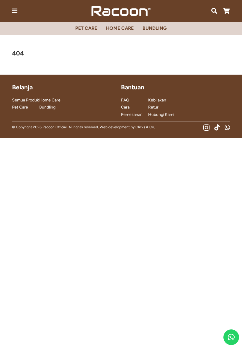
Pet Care (20, 107)
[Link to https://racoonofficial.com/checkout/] (226, 11)
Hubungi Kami (161, 114)
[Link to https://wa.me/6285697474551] (231, 337)
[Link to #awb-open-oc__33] (14, 11)
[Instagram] (206, 127)
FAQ (125, 100)
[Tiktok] (217, 127)
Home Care (49, 100)
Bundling (47, 107)
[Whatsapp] (227, 127)
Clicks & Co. (145, 127)
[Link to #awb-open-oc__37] (214, 11)
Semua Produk (25, 100)
